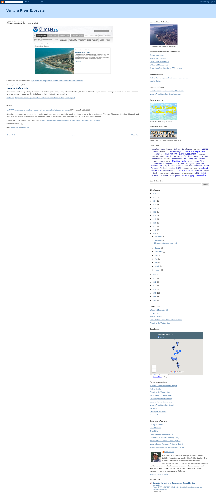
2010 (155, 289)
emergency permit (158, 156)
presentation (156, 166)
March (157, 266)
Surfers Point (25, 127)
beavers (169, 149)
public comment (177, 166)
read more (10, 98)
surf (176, 171)
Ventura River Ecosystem (26, 10)
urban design (175, 173)
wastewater (157, 175)
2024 (155, 201)
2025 (155, 197)
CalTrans (177, 149)
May (156, 259)
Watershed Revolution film (159, 310)
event (168, 156)
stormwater (156, 170)
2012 (155, 282)
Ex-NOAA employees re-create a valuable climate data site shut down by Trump (37, 110)
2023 (155, 205)
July (156, 255)
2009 (155, 293)
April (156, 263)
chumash (162, 151)
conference (159, 154)
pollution (200, 163)
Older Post (135, 135)
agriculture (155, 149)
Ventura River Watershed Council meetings (165, 94)
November (158, 240)
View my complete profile (159, 474)
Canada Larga (187, 149)
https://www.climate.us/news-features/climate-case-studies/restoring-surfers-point (71, 120)
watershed (201, 175)
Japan (155, 161)
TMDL (161, 173)
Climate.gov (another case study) (22, 23)
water (166, 176)
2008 (155, 297)
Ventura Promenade (187, 173)
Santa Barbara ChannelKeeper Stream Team (166, 320)
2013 (155, 278)
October (158, 248)
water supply (188, 175)
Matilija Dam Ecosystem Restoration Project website (169, 78)
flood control (193, 156)
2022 (155, 208)
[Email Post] (22, 123)
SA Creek (163, 168)
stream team (168, 171)
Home (73, 135)
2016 (155, 230)
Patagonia (190, 164)
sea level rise (187, 168)
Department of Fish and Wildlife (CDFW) (164, 438)
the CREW (154, 415)
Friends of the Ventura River (160, 323)
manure (161, 161)
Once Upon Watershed (158, 412)
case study (197, 149)
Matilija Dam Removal (158, 58)
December (158, 237)
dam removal (171, 154)
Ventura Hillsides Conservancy (161, 402)
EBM (181, 154)
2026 (155, 194)
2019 (155, 219)
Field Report (177, 156)
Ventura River (157, 377)
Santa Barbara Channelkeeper (161, 395)
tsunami (166, 173)
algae (163, 149)
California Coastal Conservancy (161, 434)
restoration (198, 166)
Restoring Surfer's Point (17, 88)
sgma (195, 168)
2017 (155, 226)
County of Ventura (156, 425)
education (201, 154)
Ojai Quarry (168, 163)
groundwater (177, 158)
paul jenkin (169, 452)
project (166, 166)
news (190, 161)
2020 (155, 216)
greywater (167, 158)
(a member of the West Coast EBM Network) (166, 68)
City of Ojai (154, 431)
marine (168, 161)
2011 (155, 286)
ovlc (183, 163)
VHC (197, 173)
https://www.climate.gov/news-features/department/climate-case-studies (57, 81)
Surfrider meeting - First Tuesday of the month (167, 91)
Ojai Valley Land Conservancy (161, 399)
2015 (155, 234)
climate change (15, 127)
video (203, 173)
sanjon (171, 168)
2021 (155, 212)
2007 (155, 300)
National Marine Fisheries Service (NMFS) (165, 441)
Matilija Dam (179, 161)
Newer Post (10, 135)
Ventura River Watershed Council (162, 405)
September (159, 252)
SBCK (178, 168)
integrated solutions (197, 158)
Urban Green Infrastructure (159, 62)
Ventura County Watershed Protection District (166, 444)
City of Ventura (155, 428)
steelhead (203, 168)
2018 (155, 223)
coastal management (194, 151)
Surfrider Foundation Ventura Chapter (163, 386)
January (158, 270)
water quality (175, 175)
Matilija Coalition (156, 81)
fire (185, 156)
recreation (188, 166)
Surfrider (198, 171)
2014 (155, 275)
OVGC (177, 164)
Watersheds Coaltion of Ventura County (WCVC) (167, 447)
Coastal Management (157, 55)
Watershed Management (159, 65)
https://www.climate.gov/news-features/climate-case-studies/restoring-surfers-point (45, 98)
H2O (185, 158)
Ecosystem (190, 154)
